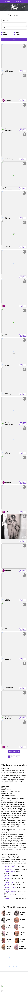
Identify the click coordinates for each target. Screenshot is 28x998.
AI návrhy (18, 34)
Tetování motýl (22, 920)
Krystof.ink (7, 218)
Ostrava (7, 129)
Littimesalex (8, 718)
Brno (6, 217)
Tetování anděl (22, 913)
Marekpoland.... (8, 630)
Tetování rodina (8, 913)
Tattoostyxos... (8, 130)
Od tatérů (6, 34)
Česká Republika (9, 687)
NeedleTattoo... (8, 659)
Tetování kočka (22, 940)
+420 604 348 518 (9, 985)
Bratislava (7, 364)
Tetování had (8, 920)
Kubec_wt (7, 365)
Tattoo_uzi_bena (9, 424)
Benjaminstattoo (9, 71)
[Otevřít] (2, 7)
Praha (6, 70)
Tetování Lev (8, 933)
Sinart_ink (7, 453)
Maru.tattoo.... (8, 189)
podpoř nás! (18, 1)
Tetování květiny (8, 947)
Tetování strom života (22, 947)
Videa (17, 32)
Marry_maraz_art (9, 688)
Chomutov (7, 246)
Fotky (4, 32)
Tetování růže (8, 940)
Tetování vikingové (21, 926)
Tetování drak (22, 933)
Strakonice (7, 158)
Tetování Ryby (8, 898)
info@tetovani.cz (9, 990)
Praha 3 (7, 599)
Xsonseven (7, 600)
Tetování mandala (8, 926)
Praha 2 (7, 422)
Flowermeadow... (9, 394)
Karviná (6, 187)
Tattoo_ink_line (8, 247)
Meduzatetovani (9, 159)
